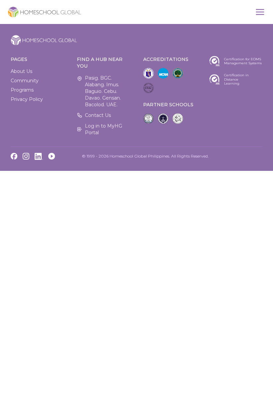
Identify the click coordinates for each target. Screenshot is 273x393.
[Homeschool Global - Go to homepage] (44, 12)
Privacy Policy (27, 99)
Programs (22, 90)
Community (25, 81)
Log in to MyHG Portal (103, 129)
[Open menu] (260, 12)
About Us (21, 71)
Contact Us (98, 115)
